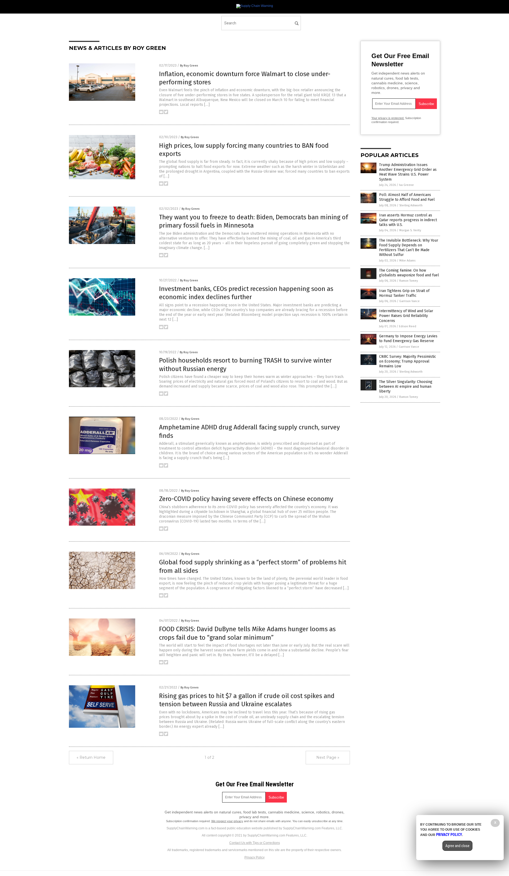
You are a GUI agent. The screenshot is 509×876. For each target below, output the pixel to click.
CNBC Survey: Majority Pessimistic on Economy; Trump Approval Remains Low (407, 361)
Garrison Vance (409, 301)
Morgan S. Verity (410, 230)
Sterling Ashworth (411, 205)
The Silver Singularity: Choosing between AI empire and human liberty (405, 387)
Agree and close (457, 846)
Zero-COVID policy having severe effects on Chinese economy (246, 499)
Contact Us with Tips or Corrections (254, 843)
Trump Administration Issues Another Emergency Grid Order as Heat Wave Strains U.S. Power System (408, 172)
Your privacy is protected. (387, 118)
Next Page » (327, 757)
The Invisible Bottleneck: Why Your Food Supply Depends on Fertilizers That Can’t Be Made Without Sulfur (408, 247)
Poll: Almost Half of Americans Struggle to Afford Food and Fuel (407, 197)
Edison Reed (407, 326)
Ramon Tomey (408, 280)
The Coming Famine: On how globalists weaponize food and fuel (409, 272)
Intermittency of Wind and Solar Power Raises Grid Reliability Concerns (406, 316)
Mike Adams (407, 260)
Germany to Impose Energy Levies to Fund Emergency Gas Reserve (408, 338)
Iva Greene (406, 185)
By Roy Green (189, 65)
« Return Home (91, 757)
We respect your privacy (227, 821)
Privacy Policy (254, 857)
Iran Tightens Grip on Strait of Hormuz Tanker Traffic (404, 293)
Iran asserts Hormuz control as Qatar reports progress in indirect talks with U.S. (408, 220)
